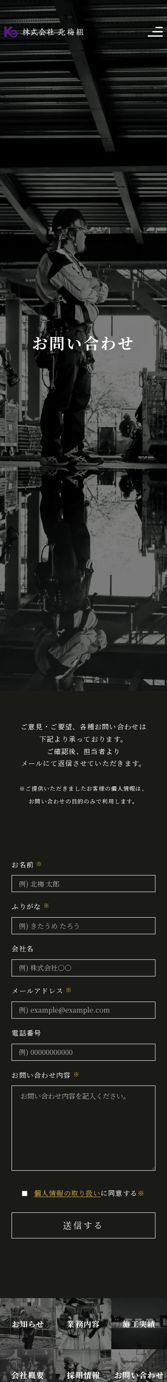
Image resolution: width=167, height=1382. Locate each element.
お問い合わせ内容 (41, 1075)
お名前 (23, 865)
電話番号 (26, 1033)
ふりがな (26, 906)
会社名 (23, 948)
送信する (83, 1225)
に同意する (89, 1193)
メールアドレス (37, 991)
